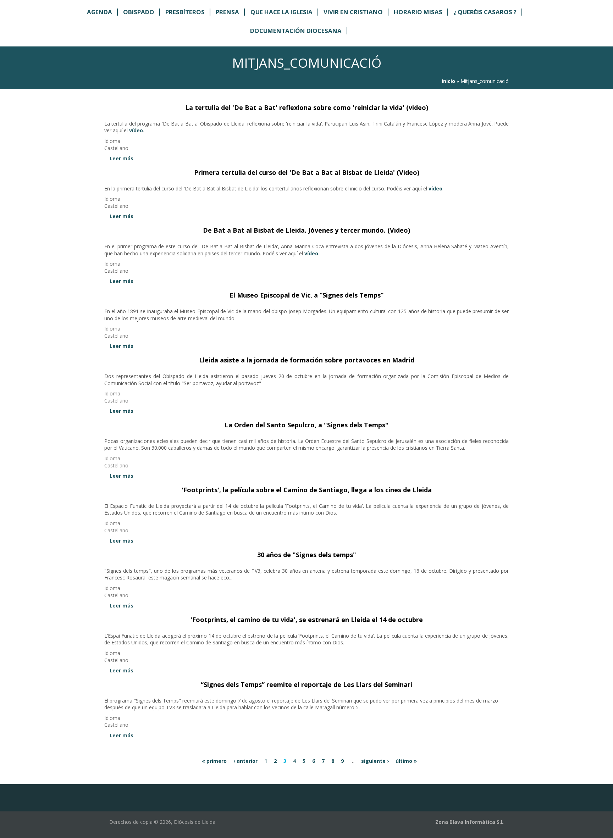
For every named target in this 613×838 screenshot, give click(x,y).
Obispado (138, 12)
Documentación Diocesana (296, 31)
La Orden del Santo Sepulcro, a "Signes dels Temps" (306, 425)
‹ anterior (245, 760)
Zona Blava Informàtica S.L (469, 821)
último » (406, 760)
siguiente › (375, 760)
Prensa (227, 12)
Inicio (448, 81)
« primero (214, 760)
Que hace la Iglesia (281, 12)
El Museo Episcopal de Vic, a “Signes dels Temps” (306, 295)
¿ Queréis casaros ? (485, 12)
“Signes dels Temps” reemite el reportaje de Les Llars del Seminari (306, 684)
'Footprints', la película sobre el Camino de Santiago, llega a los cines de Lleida (307, 489)
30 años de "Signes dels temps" (306, 554)
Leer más (121, 158)
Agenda (99, 12)
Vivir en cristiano (353, 12)
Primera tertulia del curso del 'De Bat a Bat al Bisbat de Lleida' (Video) (306, 172)
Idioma (112, 141)
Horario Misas (418, 12)
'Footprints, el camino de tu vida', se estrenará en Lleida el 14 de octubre (306, 619)
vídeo (136, 130)
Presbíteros (185, 12)
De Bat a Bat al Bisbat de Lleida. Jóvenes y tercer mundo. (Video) (306, 230)
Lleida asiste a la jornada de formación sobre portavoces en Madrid (306, 360)
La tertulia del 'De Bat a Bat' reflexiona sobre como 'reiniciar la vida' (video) (306, 107)
